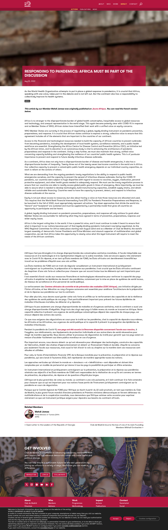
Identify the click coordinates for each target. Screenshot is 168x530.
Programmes (77, 503)
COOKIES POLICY (46, 528)
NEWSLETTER (31, 475)
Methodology (77, 506)
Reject (128, 519)
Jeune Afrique (99, 109)
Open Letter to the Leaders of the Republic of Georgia (50, 425)
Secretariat (124, 503)
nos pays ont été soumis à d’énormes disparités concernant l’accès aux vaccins (96, 329)
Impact (124, 4)
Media (27, 101)
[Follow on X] (27, 485)
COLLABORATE (59, 475)
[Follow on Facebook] (52, 485)
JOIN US (45, 475)
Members (52, 503)
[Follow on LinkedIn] (47, 485)
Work (115, 4)
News (95, 9)
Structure (28, 506)
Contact (133, 4)
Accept (116, 519)
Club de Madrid (31, 503)
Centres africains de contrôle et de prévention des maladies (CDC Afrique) (81, 286)
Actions (74, 9)
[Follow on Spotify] (37, 485)
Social (122, 506)
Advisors (51, 506)
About (101, 4)
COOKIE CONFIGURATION (71, 526)
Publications (85, 9)
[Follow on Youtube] (42, 485)
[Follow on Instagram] (32, 485)
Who (109, 4)
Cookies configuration (147, 519)
